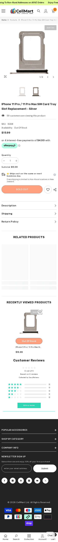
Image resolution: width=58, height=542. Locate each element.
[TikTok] (29, 481)
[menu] (3, 11)
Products (13, 20)
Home (4, 20)
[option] (29, 52)
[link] (48, 189)
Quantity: (6, 155)
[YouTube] (37, 481)
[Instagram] (13, 481)
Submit (44, 468)
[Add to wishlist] (40, 312)
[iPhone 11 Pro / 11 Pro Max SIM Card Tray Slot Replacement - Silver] (29, 323)
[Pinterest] (21, 481)
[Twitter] (45, 481)
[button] (47, 77)
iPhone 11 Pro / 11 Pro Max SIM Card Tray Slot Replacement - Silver (29, 347)
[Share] (54, 189)
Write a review (29, 405)
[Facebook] (4, 481)
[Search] (39, 11)
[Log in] (45, 11)
